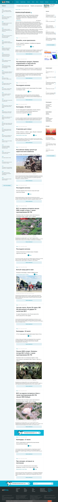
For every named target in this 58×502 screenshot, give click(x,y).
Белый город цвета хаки (24, 269)
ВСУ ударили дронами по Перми (6, 157)
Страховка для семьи (23, 129)
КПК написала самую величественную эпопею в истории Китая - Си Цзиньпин (50, 138)
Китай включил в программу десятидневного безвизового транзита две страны (6, 147)
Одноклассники (50, 490)
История (17, 491)
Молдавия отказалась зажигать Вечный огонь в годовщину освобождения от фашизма (6, 49)
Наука (33, 490)
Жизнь (19, 9)
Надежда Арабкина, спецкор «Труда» (21, 135)
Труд (33, 46)
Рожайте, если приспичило (36, 5)
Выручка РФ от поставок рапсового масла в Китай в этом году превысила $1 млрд (7, 17)
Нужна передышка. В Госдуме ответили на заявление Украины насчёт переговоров (6, 66)
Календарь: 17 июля (23, 439)
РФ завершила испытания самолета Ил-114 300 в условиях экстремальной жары (7, 24)
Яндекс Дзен (50, 489)
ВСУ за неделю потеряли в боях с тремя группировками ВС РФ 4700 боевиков (6, 130)
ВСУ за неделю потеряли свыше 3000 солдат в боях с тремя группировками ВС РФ (27, 210)
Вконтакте (49, 488)
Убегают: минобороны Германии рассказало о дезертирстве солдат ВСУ (7, 11)
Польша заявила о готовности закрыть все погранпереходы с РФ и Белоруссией (7, 30)
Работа (17, 490)
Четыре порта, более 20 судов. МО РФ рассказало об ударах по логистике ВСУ (28, 309)
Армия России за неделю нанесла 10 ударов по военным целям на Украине (7, 118)
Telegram (49, 491)
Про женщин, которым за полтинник (25, 462)
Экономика (25, 490)
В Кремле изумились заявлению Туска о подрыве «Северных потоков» (6, 95)
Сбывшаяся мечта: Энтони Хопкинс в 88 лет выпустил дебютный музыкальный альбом (7, 36)
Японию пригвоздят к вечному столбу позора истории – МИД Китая (51, 144)
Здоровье (33, 489)
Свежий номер (18, 488)
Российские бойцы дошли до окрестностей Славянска (26, 150)
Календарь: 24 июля (23, 107)
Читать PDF (52, 6)
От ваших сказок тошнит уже (23, 5)
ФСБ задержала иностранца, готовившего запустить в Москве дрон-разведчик (6, 173)
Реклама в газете (42, 489)
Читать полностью (29, 78)
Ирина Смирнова (18, 46)
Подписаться (52, 483)
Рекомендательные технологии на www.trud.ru (43, 491)
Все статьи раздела (7, 185)
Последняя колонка (23, 85)
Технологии (33, 491)
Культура (25, 491)
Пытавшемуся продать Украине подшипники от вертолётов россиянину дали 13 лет (27, 63)
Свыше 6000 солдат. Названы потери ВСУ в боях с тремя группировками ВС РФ (26, 353)
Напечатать (39, 20)
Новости (17, 489)
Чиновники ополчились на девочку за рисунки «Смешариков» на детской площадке (7, 73)
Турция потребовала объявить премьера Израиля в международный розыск (7, 42)
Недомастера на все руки (50, 88)
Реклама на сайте (42, 488)
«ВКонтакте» (34, 173)
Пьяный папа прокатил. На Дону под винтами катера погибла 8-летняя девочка (7, 106)
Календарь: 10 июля (23, 331)
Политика (25, 489)
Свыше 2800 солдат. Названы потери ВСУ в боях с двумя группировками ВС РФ (7, 124)
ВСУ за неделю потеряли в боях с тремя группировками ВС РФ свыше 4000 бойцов (28, 395)
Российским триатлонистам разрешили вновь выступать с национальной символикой (6, 55)
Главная (16, 9)
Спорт (33, 488)
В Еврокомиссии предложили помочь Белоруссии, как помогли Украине (51, 83)
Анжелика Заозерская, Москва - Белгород (22, 274)
